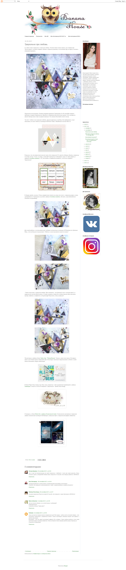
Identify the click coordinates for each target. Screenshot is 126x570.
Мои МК (46, 36)
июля (86, 146)
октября (87, 128)
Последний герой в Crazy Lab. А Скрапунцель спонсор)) (91, 140)
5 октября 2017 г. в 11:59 (44, 501)
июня (86, 148)
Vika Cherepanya (33, 481)
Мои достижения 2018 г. (74, 36)
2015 (85, 162)
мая (86, 150)
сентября (88, 130)
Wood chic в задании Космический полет (46, 414)
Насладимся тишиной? (91, 137)
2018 (85, 124)
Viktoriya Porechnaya (34, 492)
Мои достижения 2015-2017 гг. (58, 36)
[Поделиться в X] (42, 460)
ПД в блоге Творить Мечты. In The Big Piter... (92, 134)
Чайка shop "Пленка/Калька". (48, 358)
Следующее (28, 551)
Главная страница (29, 36)
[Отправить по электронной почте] (38, 460)
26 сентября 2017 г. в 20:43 (44, 471)
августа (87, 144)
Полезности (39, 36)
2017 (85, 126)
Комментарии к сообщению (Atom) (41, 553)
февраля (87, 156)
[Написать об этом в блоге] (40, 460)
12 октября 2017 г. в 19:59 (40, 513)
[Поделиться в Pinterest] (45, 460)
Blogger (66, 565)
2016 (85, 160)
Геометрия (27, 386)
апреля (87, 152)
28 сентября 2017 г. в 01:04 (44, 481)
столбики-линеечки (34, 158)
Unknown (31, 513)
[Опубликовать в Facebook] (43, 460)
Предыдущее (75, 551)
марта (87, 154)
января (87, 158)
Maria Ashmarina (33, 501)
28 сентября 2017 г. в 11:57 (46, 492)
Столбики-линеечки (55, 196)
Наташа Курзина (33, 471)
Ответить (31, 476)
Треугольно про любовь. (91, 131)
